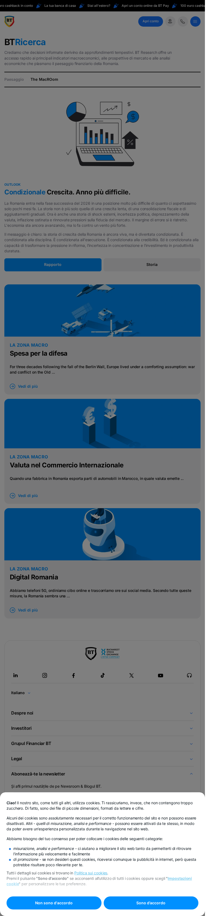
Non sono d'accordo (54, 903)
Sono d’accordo (150, 903)
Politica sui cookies (90, 873)
